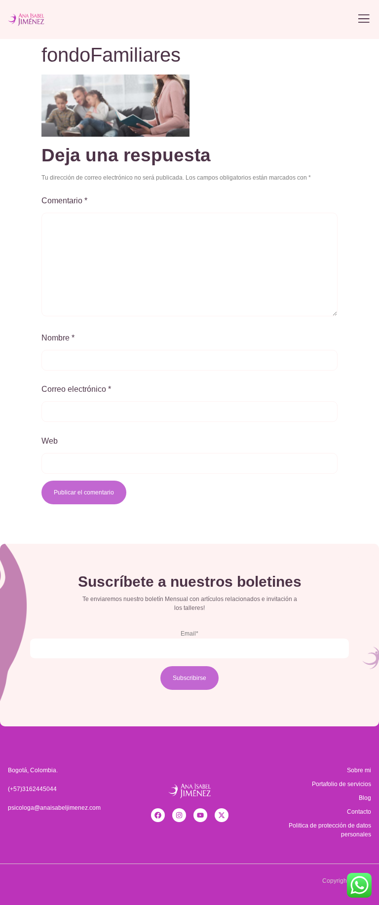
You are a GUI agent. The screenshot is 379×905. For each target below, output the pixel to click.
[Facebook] (158, 815)
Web (49, 441)
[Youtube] (200, 815)
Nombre (58, 338)
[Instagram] (179, 815)
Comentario (64, 200)
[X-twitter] (221, 815)
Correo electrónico (76, 389)
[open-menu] (363, 19)
